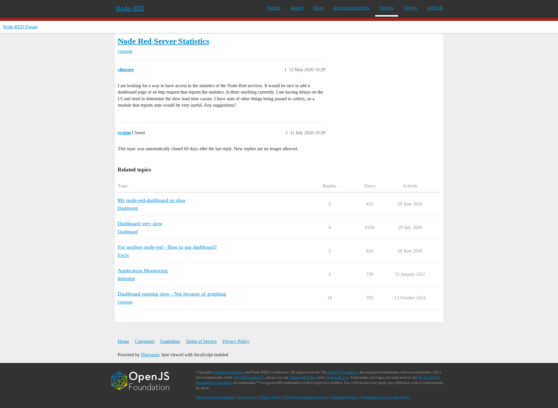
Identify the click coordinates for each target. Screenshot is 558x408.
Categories (144, 341)
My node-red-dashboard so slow (152, 200)
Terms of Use (247, 397)
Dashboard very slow (140, 223)
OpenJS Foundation (228, 372)
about (297, 8)
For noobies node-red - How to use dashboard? (167, 247)
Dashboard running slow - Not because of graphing (172, 294)
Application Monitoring (143, 270)
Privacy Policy (236, 341)
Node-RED (130, 8)
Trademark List (336, 377)
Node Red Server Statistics (163, 41)
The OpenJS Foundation (215, 397)
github (435, 8)
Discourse (150, 354)
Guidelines (170, 341)
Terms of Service (201, 341)
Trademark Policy (303, 377)
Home (123, 341)
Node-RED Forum (20, 26)
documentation (351, 8)
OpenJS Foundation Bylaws (306, 397)
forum (387, 8)
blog (318, 8)
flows (410, 8)
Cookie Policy (399, 397)
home (273, 8)
